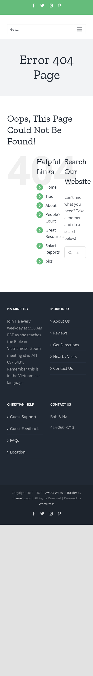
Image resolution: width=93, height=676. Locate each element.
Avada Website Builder (61, 493)
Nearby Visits (65, 356)
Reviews (60, 333)
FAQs (14, 440)
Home (51, 187)
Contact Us (63, 368)
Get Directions (66, 344)
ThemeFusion (21, 498)
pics (49, 261)
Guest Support (23, 416)
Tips (49, 196)
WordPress (46, 504)
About (51, 205)
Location (18, 452)
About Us (61, 321)
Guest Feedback (24, 428)
